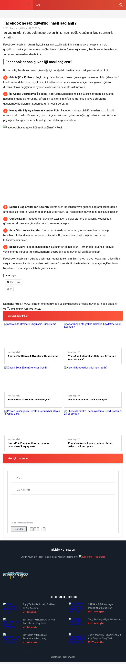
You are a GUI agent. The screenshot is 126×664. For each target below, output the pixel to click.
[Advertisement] (41, 13)
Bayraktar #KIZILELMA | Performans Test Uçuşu (35, 637)
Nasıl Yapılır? (14, 352)
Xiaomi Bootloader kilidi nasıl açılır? (88, 399)
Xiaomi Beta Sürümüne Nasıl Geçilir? (29, 399)
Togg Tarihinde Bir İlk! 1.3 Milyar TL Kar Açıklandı (39, 606)
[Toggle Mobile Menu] (27, 4)
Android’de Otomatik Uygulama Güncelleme (33, 356)
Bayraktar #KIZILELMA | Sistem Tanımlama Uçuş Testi (39, 621)
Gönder (18, 529)
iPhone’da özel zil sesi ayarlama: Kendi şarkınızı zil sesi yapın (89, 445)
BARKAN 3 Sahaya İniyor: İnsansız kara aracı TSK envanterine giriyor (101, 606)
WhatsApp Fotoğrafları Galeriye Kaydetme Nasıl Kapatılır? (91, 358)
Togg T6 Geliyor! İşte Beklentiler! (104, 619)
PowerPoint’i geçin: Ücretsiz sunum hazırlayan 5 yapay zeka (28, 445)
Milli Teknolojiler (30, 612)
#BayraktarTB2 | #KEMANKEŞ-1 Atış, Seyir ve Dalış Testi (104, 636)
